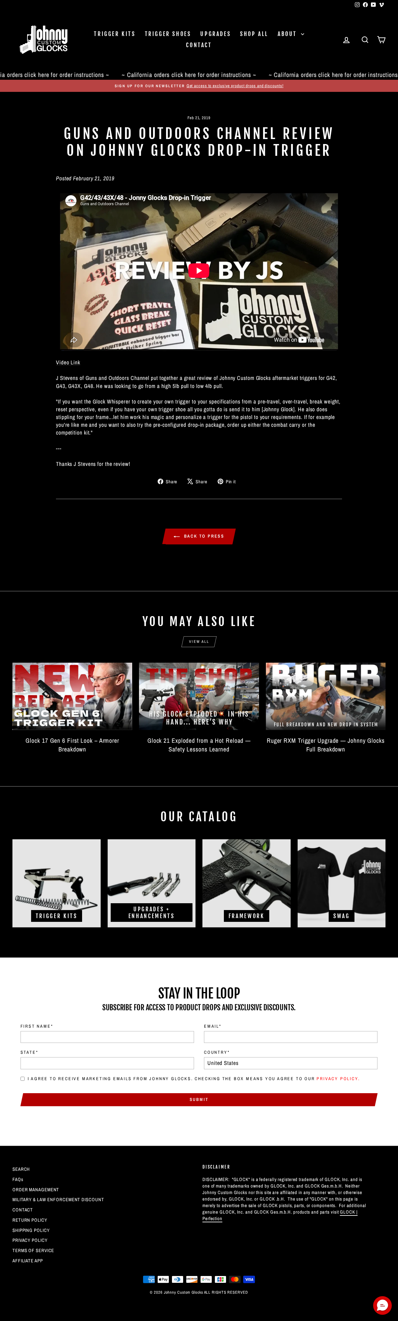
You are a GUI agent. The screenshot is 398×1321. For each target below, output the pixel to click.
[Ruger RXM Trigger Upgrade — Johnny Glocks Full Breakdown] (326, 696)
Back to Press (203, 536)
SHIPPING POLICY (31, 1230)
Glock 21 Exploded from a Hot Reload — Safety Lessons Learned (199, 744)
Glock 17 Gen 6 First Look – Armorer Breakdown (72, 744)
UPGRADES (215, 33)
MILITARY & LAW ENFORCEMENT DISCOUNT (58, 1199)
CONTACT (199, 45)
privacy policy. (338, 1078)
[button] (382, 1305)
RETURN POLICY (29, 1220)
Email (212, 1026)
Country (216, 1052)
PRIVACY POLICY (30, 1240)
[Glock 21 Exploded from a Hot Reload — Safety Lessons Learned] (199, 696)
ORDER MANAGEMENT (35, 1189)
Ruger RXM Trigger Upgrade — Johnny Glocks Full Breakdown (326, 744)
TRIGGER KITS (114, 33)
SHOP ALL (254, 33)
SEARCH (21, 1169)
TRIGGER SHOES (168, 33)
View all (199, 641)
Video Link (68, 362)
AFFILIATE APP (27, 1260)
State (29, 1052)
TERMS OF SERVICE (33, 1250)
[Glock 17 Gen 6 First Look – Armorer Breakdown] (72, 696)
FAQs (17, 1179)
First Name (37, 1026)
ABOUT (288, 33)
